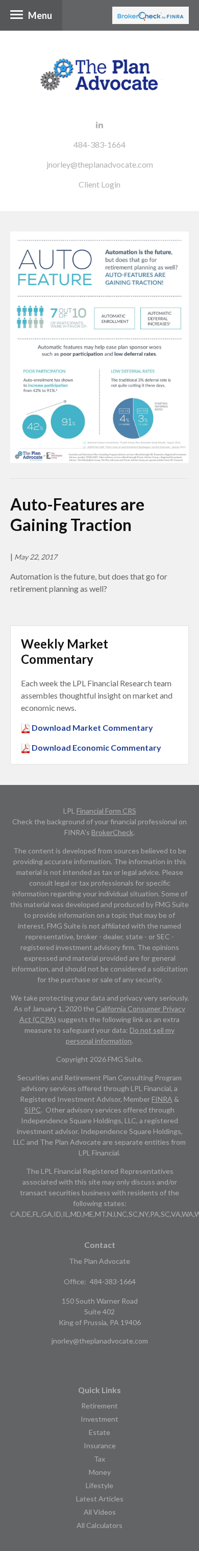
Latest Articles (99, 1498)
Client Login (99, 184)
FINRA (162, 1099)
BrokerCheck (112, 832)
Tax (99, 1458)
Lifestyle (99, 1485)
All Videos (100, 1512)
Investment (99, 1419)
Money (100, 1472)
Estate (99, 1432)
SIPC (32, 1109)
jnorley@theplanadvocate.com (99, 164)
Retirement (99, 1405)
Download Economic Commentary (95, 747)
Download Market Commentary (91, 727)
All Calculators (99, 1525)
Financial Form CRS (106, 810)
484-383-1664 (99, 144)
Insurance (100, 1445)
